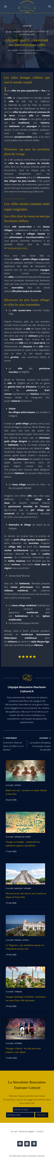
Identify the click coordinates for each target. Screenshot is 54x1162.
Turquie (18, 991)
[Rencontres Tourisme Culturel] (27, 6)
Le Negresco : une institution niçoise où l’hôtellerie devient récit (25, 947)
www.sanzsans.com (17, 247)
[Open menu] (5, 6)
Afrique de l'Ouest (23, 837)
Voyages (27, 888)
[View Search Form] (49, 6)
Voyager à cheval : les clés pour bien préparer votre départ (23, 1050)
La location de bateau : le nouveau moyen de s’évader (40, 744)
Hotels (18, 785)
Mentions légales (27, 1131)
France (18, 940)
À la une (9, 785)
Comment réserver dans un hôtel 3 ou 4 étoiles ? (13, 744)
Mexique (18, 888)
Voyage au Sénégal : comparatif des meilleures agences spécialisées (23, 844)
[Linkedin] (34, 1144)
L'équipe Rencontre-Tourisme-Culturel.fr (27, 50)
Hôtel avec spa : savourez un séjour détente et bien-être (26, 792)
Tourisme (27, 26)
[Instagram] (27, 1144)
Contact (39, 1131)
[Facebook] (20, 1144)
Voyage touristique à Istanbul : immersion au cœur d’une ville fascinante (25, 998)
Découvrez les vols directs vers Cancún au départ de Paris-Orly (26, 895)
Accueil (8, 31)
